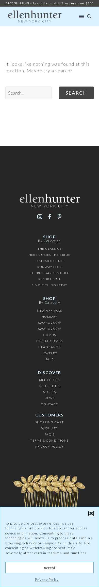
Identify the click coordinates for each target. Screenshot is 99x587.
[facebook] (49, 216)
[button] (91, 513)
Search (76, 93)
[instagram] (39, 216)
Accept (49, 567)
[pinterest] (59, 216)
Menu (81, 16)
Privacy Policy (47, 580)
